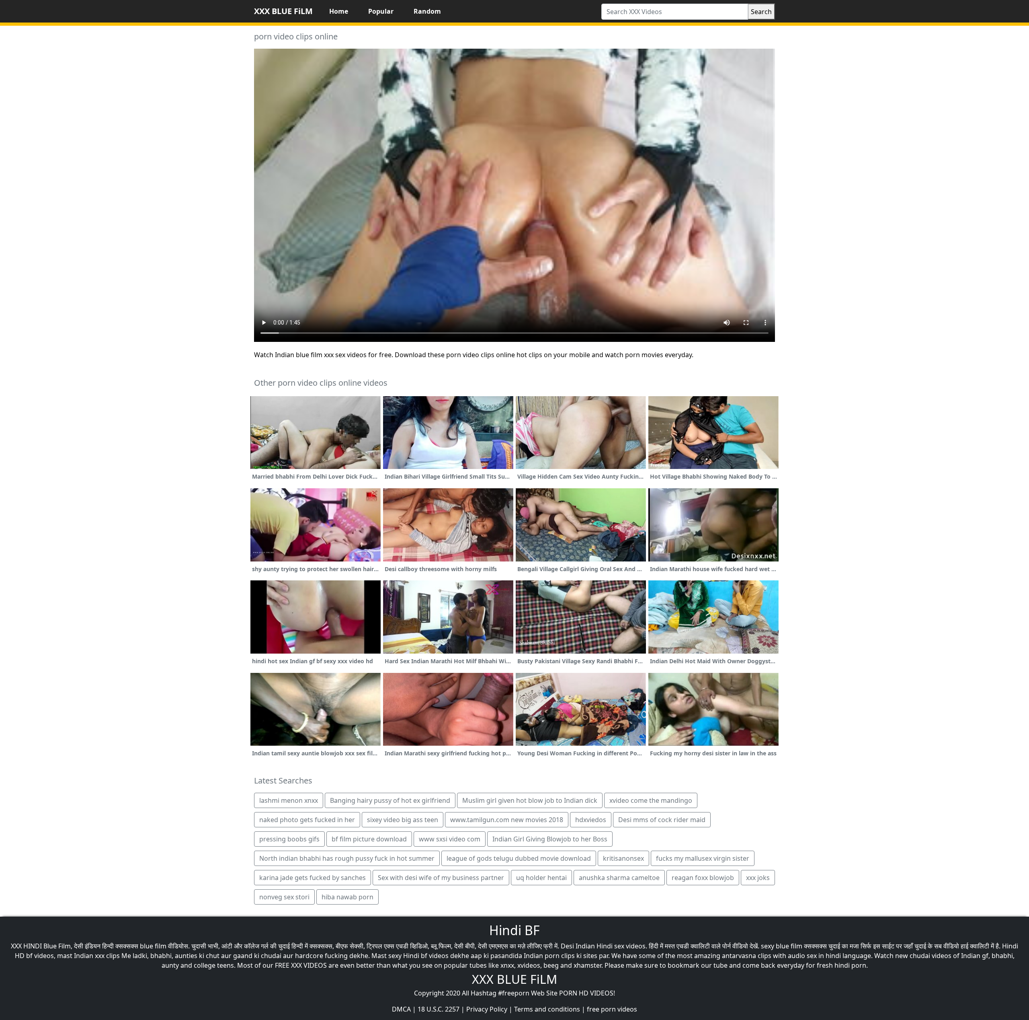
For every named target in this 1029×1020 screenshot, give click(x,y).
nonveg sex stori (284, 896)
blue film (153, 946)
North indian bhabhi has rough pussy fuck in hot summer (347, 858)
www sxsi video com (449, 839)
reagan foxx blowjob (703, 877)
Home (338, 11)
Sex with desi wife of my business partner (441, 877)
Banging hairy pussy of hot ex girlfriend (390, 800)
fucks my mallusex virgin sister (702, 858)
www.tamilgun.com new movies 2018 (506, 819)
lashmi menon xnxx (288, 800)
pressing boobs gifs (289, 839)
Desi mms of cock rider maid (661, 819)
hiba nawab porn (347, 896)
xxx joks (758, 877)
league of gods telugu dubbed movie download (519, 858)
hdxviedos (590, 819)
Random (427, 11)
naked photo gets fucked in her (307, 819)
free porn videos (612, 1009)
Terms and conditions (547, 1009)
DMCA (401, 1009)
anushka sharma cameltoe (619, 877)
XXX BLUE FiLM (283, 11)
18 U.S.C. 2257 (438, 1009)
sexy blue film (781, 946)
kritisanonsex (623, 858)
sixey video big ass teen (402, 819)
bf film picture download (369, 839)
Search (761, 11)
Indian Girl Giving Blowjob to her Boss (549, 839)
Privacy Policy (486, 1009)
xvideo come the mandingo (650, 800)
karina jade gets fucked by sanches (312, 877)
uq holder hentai (541, 877)
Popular (381, 11)
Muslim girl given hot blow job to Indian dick (529, 800)
